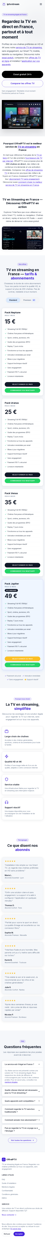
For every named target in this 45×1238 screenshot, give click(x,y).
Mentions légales (8, 1187)
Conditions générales (10, 1194)
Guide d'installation (9, 1183)
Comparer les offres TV (22, 83)
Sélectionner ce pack (22, 384)
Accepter (19, 1234)
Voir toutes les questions (21, 1140)
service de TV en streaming (29, 47)
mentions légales (11, 1082)
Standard (13, 300)
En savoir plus (15, 1229)
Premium (29, 300)
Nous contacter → (9, 1215)
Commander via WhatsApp (22, 390)
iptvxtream (13, 4)
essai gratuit (7, 57)
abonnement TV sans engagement (24, 179)
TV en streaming (27, 146)
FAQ (3, 1179)
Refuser (7, 1234)
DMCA (4, 1198)
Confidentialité (7, 1191)
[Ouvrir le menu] (41, 4)
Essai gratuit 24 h (23, 74)
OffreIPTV (11, 1159)
